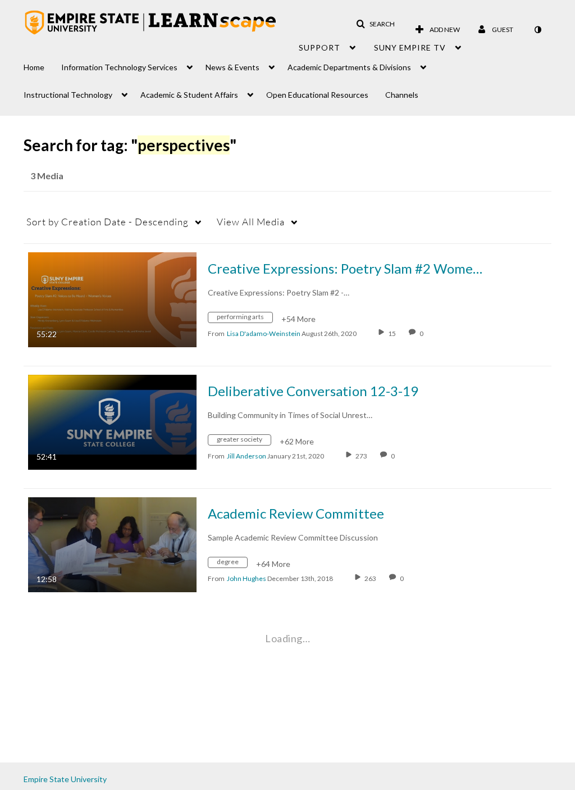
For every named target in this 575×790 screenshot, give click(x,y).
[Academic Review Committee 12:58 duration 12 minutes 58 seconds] (112, 543)
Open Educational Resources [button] (317, 94)
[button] (375, 24)
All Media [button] (251, 222)
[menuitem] (42, 64)
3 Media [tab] (46, 175)
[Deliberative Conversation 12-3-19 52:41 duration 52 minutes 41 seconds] (112, 421)
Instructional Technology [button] (68, 94)
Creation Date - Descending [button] (107, 222)
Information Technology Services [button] (119, 67)
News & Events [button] (232, 67)
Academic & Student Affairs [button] (189, 94)
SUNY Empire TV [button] (410, 47)
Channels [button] (401, 94)
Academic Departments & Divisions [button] (349, 67)
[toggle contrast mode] (537, 30)
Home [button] (34, 67)
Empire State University (65, 779)
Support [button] (319, 47)
